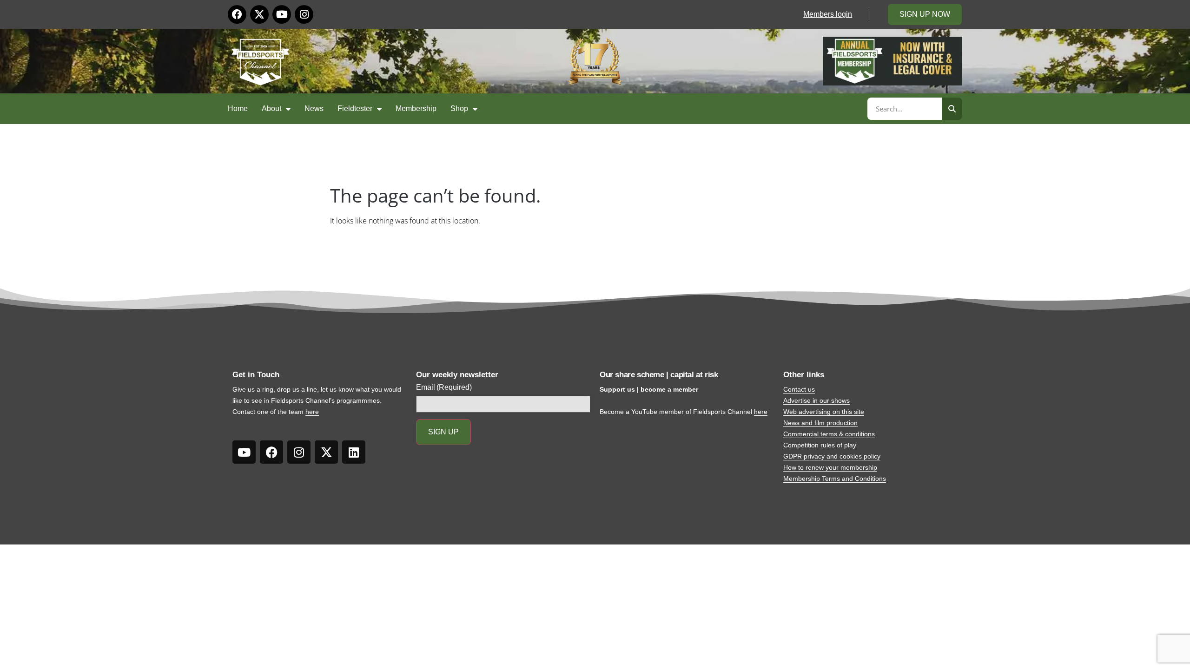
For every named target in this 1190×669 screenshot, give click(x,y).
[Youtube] (281, 14)
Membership (416, 108)
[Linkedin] (353, 452)
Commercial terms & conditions (829, 434)
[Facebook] (237, 14)
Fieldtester (354, 108)
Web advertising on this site (823, 411)
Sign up (443, 432)
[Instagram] (304, 14)
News (314, 108)
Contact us (799, 389)
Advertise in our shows (816, 400)
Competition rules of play (819, 445)
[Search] (952, 109)
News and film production (820, 422)
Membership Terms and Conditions (834, 478)
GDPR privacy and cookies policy (831, 456)
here (312, 411)
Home (238, 108)
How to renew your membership (830, 467)
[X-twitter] (259, 14)
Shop (459, 108)
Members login (827, 14)
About (271, 108)
